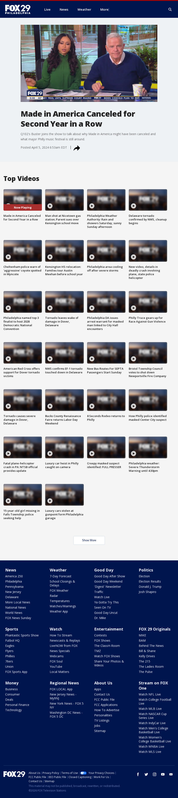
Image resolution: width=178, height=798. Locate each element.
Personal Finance (17, 705)
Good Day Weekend (108, 581)
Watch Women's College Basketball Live (155, 739)
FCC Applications (106, 705)
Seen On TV (102, 607)
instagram (154, 774)
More (104, 9)
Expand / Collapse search (170, 9)
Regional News (64, 682)
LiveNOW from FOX (63, 646)
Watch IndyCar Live (152, 723)
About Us (103, 682)
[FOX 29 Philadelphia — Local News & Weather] (19, 9)
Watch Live (102, 597)
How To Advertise (106, 710)
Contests (100, 635)
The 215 (144, 661)
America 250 (14, 576)
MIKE (142, 635)
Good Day (103, 570)
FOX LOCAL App (61, 689)
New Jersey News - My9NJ (63, 696)
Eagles (9, 646)
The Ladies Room (151, 666)
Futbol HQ (12, 640)
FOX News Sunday (18, 618)
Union (9, 666)
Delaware (12, 597)
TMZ (97, 651)
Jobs (97, 725)
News (10, 570)
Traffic (98, 592)
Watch (56, 629)
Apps (97, 689)
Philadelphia (13, 581)
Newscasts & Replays (65, 640)
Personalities (103, 715)
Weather (58, 570)
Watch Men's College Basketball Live (153, 730)
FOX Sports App (16, 672)
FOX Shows (102, 640)
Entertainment (108, 629)
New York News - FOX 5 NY (67, 705)
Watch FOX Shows (107, 656)
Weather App (59, 611)
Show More (89, 540)
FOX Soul (56, 661)
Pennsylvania (14, 586)
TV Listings (101, 720)
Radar (54, 596)
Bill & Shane (147, 651)
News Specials (60, 651)
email (171, 774)
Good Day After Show (109, 576)
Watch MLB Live (150, 709)
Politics (146, 570)
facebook (138, 774)
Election (144, 576)
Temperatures (60, 601)
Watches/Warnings (63, 606)
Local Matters (59, 672)
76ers (9, 661)
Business (11, 689)
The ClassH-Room (107, 646)
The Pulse (146, 672)
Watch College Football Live (155, 701)
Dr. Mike (100, 618)
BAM (142, 640)
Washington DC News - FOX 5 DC (66, 714)
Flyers (9, 651)
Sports (11, 629)
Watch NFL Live (150, 694)
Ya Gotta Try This (106, 602)
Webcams (57, 656)
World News (13, 613)
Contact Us (102, 694)
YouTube (56, 666)
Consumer (12, 694)
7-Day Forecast (60, 576)
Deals (9, 699)
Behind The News (151, 646)
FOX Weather (59, 590)
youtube (162, 774)
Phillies (10, 656)
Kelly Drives (147, 656)
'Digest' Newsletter (107, 586)
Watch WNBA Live (151, 746)
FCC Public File (104, 699)
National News (15, 607)
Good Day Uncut (106, 613)
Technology (13, 710)
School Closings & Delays (62, 583)
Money (11, 682)
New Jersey (13, 592)
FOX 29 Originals (154, 629)
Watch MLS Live (150, 752)
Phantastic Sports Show (22, 635)
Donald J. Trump (150, 586)
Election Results (150, 581)
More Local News (17, 602)
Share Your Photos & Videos (109, 663)
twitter (146, 774)
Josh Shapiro (147, 592)
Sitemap (100, 731)
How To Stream (61, 635)
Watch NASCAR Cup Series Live (153, 716)
